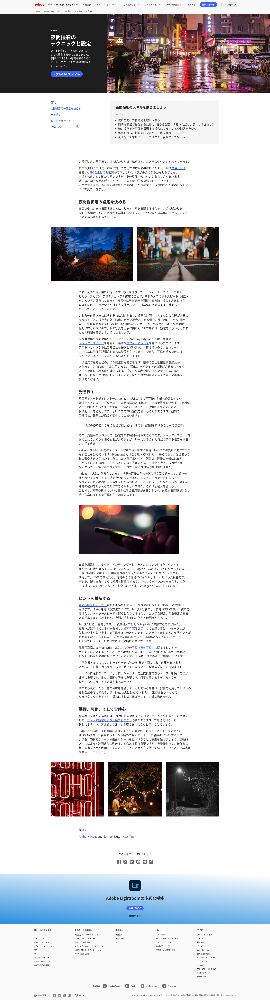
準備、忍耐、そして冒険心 (66, 127)
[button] (222, 4)
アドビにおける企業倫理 (206, 969)
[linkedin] (69, 995)
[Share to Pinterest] (138, 862)
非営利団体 (119, 938)
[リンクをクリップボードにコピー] (151, 862)
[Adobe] (39, 4)
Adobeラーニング (163, 946)
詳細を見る (135, 916)
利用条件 (174, 995)
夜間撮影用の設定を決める (66, 108)
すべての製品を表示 (41, 965)
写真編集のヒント (131, 4)
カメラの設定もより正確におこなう (109, 720)
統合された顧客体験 (82, 942)
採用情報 (200, 942)
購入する (191, 4)
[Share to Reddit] (145, 862)
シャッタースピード (91, 343)
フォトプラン (39, 938)
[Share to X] (125, 862)
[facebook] (54, 995)
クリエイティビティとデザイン (62, 4)
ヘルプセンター (162, 934)
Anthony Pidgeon (90, 836)
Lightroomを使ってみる (66, 74)
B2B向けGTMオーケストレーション (88, 950)
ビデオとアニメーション (43, 946)
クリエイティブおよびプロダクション (89, 946)
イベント (200, 946)
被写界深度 (130, 628)
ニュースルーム (203, 950)
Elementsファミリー (41, 957)
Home (37, 11)
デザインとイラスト (41, 942)
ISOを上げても (99, 172)
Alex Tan (128, 836)
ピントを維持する (61, 120)
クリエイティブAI (40, 934)
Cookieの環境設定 (186, 995)
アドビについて (203, 938)
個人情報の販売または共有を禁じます (209, 995)
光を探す (56, 114)
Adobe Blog (201, 976)
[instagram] (59, 995)
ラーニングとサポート (106, 4)
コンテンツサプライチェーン (85, 938)
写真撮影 (87, 4)
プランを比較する (174, 4)
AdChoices (232, 995)
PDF (35, 950)
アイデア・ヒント (152, 4)
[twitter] (64, 995)
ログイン (232, 4)
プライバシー (163, 995)
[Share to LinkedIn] (132, 862)
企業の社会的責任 (204, 954)
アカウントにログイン (205, 934)
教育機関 (118, 934)
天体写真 (146, 647)
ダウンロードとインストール (167, 938)
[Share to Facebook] (119, 862)
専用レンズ (178, 168)
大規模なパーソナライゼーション (87, 934)
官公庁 (118, 942)
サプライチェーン (204, 961)
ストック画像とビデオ (42, 961)
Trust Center (201, 965)
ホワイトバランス (137, 343)
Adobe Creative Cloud (52, 11)
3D (35, 954)
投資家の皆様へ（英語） (206, 957)
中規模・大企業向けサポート (167, 950)
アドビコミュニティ (163, 942)
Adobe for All (202, 973)
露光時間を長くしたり (93, 605)
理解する (78, 11)
